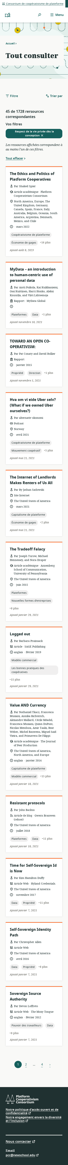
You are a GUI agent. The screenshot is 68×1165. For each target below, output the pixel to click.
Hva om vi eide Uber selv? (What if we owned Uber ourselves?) (33, 405)
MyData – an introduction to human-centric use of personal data (33, 275)
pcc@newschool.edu (20, 1155)
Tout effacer (14, 158)
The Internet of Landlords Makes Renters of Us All (33, 480)
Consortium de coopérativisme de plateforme (34, 4)
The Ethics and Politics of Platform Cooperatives (32, 176)
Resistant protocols (27, 803)
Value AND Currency (28, 705)
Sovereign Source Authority (25, 996)
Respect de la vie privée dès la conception (34, 133)
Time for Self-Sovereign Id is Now (33, 868)
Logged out (20, 634)
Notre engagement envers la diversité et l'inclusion (33, 1119)
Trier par (56, 96)
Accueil (10, 43)
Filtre (13, 96)
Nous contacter (18, 1141)
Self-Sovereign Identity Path (30, 932)
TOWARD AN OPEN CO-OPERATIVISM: (30, 344)
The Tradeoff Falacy (27, 549)
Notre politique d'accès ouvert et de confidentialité (32, 1111)
